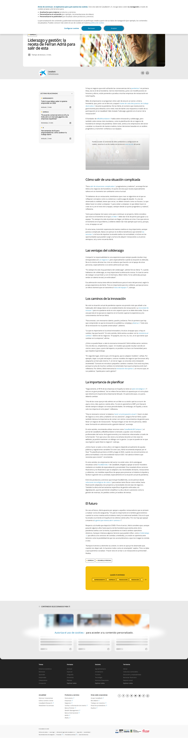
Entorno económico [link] (45, 669)
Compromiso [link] (43, 680)
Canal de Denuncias (83, 734)
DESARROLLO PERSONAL (104, 560)
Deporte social (128, 680)
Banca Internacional (72, 713)
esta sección (129, 144)
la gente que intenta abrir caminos (107, 520)
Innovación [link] (42, 683)
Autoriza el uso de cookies (69, 632)
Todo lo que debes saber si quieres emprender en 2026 (54, 102)
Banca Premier (70, 708)
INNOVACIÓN (135, 580)
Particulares (69, 698)
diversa (136, 323)
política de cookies (97, 23)
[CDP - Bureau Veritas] (145, 732)
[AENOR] (121, 732)
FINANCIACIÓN (123, 580)
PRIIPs (67, 718)
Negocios (68, 703)
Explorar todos (71, 683)
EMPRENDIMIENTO (99, 580)
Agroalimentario (100, 669)
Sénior (125, 669)
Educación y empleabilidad (132, 675)
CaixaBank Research (46, 703)
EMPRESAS (33, 34)
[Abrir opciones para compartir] (143, 73)
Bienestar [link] (42, 672)
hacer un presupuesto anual (125, 414)
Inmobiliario (99, 672)
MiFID (67, 715)
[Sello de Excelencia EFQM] (131, 732)
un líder (114, 217)
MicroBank (95, 700)
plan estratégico (138, 389)
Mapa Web (79, 732)
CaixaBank (51, 71)
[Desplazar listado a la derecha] (145, 579)
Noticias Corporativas (46, 698)
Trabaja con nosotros (98, 703)
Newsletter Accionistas (46, 705)
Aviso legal (52, 732)
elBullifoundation (104, 119)
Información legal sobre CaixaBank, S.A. (65, 732)
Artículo (69, 669)
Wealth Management (72, 710)
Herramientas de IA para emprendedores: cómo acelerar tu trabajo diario (54, 133)
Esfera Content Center (46, 700)
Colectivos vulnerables (130, 672)
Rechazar (91, 28)
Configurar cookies (71, 28)
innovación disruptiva (125, 368)
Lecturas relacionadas (49, 93)
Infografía (70, 675)
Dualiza (94, 708)
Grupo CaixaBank (97, 698)
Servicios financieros (102, 680)
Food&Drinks (103, 465)
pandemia (135, 88)
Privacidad (59, 734)
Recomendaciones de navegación (46, 734)
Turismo (97, 675)
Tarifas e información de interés (76, 705)
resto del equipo (121, 287)
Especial (69, 672)
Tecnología (98, 677)
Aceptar (114, 28)
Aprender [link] (42, 675)
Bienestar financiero (129, 677)
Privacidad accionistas (71, 734)
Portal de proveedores (99, 705)
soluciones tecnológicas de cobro (99, 482)
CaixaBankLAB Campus (133, 429)
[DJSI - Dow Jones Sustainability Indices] (137, 732)
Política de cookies (43, 732)
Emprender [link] (42, 677)
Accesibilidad (87, 732)
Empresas (69, 700)
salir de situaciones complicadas (102, 186)
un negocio (104, 260)
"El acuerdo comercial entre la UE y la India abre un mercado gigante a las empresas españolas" (55, 117)
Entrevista (70, 677)
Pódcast (69, 680)
